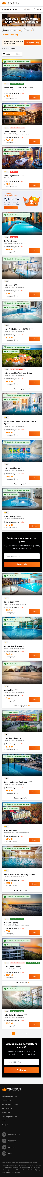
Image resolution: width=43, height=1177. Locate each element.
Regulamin (6, 1112)
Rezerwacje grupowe (10, 1104)
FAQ (3, 1121)
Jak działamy (7, 1108)
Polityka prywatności (9, 1117)
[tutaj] (35, 1169)
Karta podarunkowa (9, 1096)
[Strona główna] (12, 3)
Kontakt (5, 1125)
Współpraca (6, 1100)
